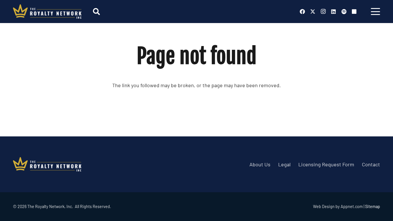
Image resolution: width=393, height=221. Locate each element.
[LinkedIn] (333, 11)
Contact (371, 164)
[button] (96, 11)
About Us (259, 164)
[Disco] (354, 11)
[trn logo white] (47, 11)
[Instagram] (323, 11)
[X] (313, 11)
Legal (284, 164)
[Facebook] (302, 11)
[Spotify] (344, 11)
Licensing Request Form (326, 164)
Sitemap (372, 206)
